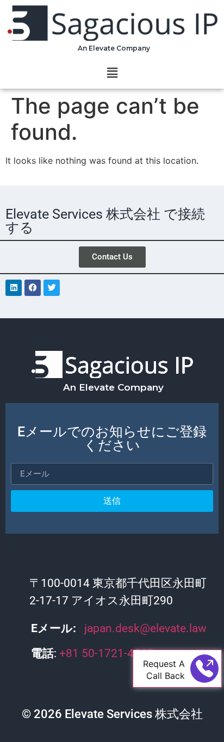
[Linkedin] (13, 288)
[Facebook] (32, 288)
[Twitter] (51, 288)
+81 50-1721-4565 (107, 653)
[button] (112, 73)
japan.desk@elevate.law (145, 628)
